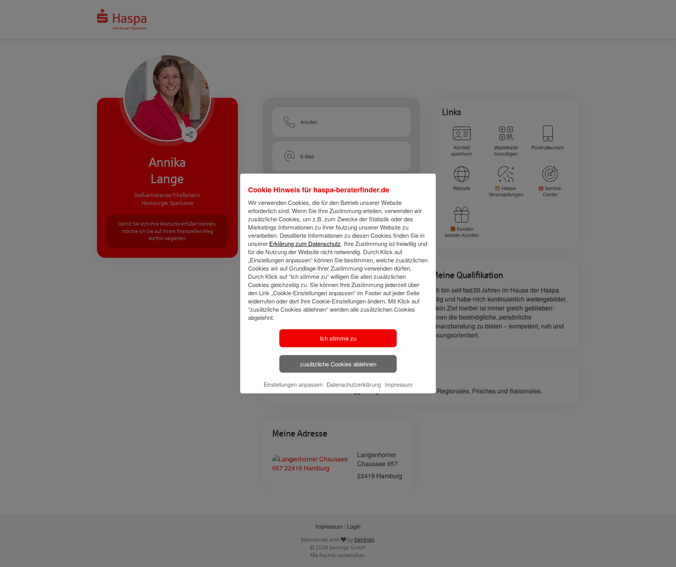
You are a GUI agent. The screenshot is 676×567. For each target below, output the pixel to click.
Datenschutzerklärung (354, 384)
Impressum (399, 384)
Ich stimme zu (338, 338)
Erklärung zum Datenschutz (305, 243)
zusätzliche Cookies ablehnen (338, 364)
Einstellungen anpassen (293, 384)
